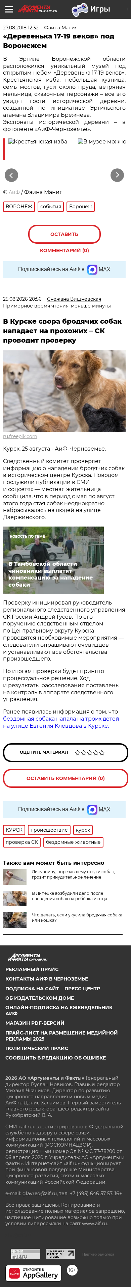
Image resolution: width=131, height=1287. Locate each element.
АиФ (14, 192)
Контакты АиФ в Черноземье (46, 979)
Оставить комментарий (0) (64, 237)
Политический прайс (36, 1048)
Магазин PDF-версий (34, 1023)
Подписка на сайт (32, 989)
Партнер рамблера (98, 1254)
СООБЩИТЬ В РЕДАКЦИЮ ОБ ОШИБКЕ (55, 1058)
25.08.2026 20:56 (22, 299)
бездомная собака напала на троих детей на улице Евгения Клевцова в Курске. (61, 722)
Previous (10, 175)
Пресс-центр (82, 989)
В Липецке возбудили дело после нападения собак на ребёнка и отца (69, 896)
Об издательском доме (39, 998)
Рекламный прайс (31, 969)
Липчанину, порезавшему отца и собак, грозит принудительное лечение (73, 874)
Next (117, 175)
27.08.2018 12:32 (21, 28)
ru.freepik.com (20, 436)
